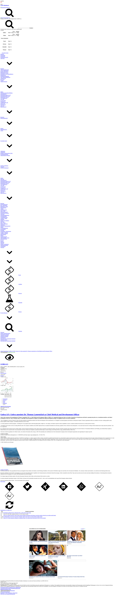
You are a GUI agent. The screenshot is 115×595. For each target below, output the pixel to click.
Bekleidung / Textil (4, 206)
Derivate (20, 293)
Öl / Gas (2, 239)
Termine (2, 80)
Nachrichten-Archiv (7, 589)
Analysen (4, 399)
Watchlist (20, 331)
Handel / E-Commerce (4, 220)
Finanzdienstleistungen (4, 215)
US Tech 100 (3, 100)
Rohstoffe (2, 242)
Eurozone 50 (2, 101)
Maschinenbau (3, 234)
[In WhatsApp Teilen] (81, 490)
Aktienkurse (2, 151)
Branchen (2, 117)
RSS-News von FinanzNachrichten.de (7, 593)
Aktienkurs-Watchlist (4, 335)
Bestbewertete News (4, 71)
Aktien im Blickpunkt (4, 69)
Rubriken (2, 68)
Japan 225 (2, 105)
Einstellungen (3, 337)
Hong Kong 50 (3, 106)
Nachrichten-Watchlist (4, 334)
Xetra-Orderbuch (9, 587)
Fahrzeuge (2, 214)
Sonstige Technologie (4, 244)
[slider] (2, 410)
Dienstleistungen (3, 209)
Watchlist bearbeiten (4, 336)
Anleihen (20, 284)
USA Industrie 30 (3, 98)
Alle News (2, 58)
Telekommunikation (4, 245)
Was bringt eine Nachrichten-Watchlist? (7, 338)
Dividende (5, 403)
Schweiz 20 (2, 103)
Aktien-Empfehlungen (12, 588)
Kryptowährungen (3, 312)
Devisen (20, 311)
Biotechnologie (3, 207)
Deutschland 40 (3, 94)
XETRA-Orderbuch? (4, 167)
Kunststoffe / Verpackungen (5, 231)
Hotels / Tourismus (4, 223)
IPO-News (2, 79)
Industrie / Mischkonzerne (5, 225)
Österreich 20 (3, 104)
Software (2, 243)
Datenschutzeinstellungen (5, 590)
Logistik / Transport (4, 232)
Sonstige (2, 375)
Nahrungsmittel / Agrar (4, 237)
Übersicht (2, 166)
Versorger (2, 247)
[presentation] (3, 404)
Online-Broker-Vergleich (5, 155)
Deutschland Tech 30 (4, 97)
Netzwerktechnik (3, 238)
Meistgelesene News (4, 73)
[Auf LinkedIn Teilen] (63, 490)
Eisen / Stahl (2, 210)
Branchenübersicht (4, 118)
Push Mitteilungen (4, 352)
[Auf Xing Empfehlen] (45, 490)
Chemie (1, 208)
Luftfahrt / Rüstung (4, 233)
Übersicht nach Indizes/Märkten (6, 92)
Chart (4, 402)
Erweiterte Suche (5, 52)
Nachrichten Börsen (4, 588)
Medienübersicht (3, 129)
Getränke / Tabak (3, 218)
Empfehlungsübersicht (4, 76)
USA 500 (2, 99)
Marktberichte (3, 75)
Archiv (1, 130)
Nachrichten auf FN (4, 57)
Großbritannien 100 (4, 102)
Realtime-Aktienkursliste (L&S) (6, 153)
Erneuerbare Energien (4, 213)
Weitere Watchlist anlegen (5, 333)
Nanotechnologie (3, 236)
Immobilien (2, 224)
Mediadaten (12, 590)
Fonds (19, 275)
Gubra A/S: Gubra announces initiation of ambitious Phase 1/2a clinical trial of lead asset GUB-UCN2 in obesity (24, 518)
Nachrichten (2, 55)
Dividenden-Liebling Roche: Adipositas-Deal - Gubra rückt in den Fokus (17, 512)
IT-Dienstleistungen (4, 228)
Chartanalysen (3, 78)
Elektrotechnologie (4, 212)
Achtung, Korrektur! (4, 469)
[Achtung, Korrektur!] (11, 468)
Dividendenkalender (4, 154)
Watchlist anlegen (3, 339)
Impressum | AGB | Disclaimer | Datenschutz (8, 592)
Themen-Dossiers (3, 81)
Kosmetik (2, 230)
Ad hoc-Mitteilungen (4, 5)
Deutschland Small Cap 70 (5, 95)
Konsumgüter (3, 229)
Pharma (1, 241)
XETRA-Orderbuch (4, 165)
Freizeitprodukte (3, 216)
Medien (1, 128)
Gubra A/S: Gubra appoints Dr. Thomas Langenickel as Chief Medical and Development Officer (39, 414)
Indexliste (2, 179)
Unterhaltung (2, 246)
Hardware (2, 221)
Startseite (2, 54)
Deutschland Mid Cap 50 (5, 96)
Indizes (1, 91)
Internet (1, 227)
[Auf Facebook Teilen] (9, 490)
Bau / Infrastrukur (3, 205)
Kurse (4, 401)
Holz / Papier (2, 222)
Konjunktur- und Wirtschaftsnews (6, 74)
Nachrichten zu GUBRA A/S (6, 510)
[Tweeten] (27, 490)
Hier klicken (2, 481)
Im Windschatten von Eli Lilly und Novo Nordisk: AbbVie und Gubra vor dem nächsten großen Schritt (22, 516)
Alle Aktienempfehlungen (5, 77)
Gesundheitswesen (4, 217)
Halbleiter (2, 219)
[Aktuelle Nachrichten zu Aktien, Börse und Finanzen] (5, 7)
